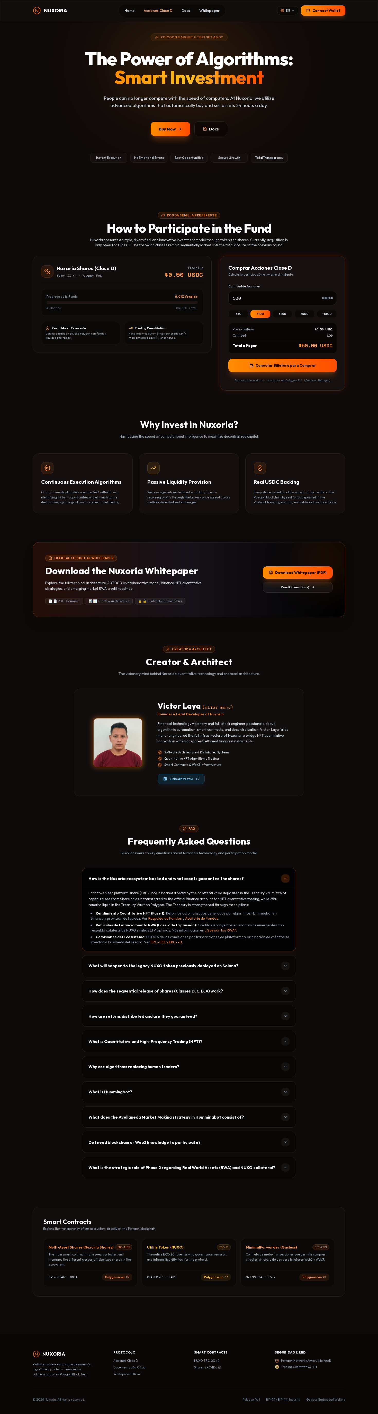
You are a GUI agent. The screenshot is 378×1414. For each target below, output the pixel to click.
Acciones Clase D (158, 10)
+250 (282, 314)
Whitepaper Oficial (127, 1374)
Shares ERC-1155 (205, 1367)
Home (129, 10)
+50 (238, 314)
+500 (304, 314)
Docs (186, 10)
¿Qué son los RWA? (220, 930)
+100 (260, 314)
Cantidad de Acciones (244, 286)
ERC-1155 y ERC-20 (166, 942)
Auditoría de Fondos (201, 918)
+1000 (327, 314)
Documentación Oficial (129, 1367)
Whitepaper (209, 10)
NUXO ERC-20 (204, 1361)
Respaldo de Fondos (165, 918)
